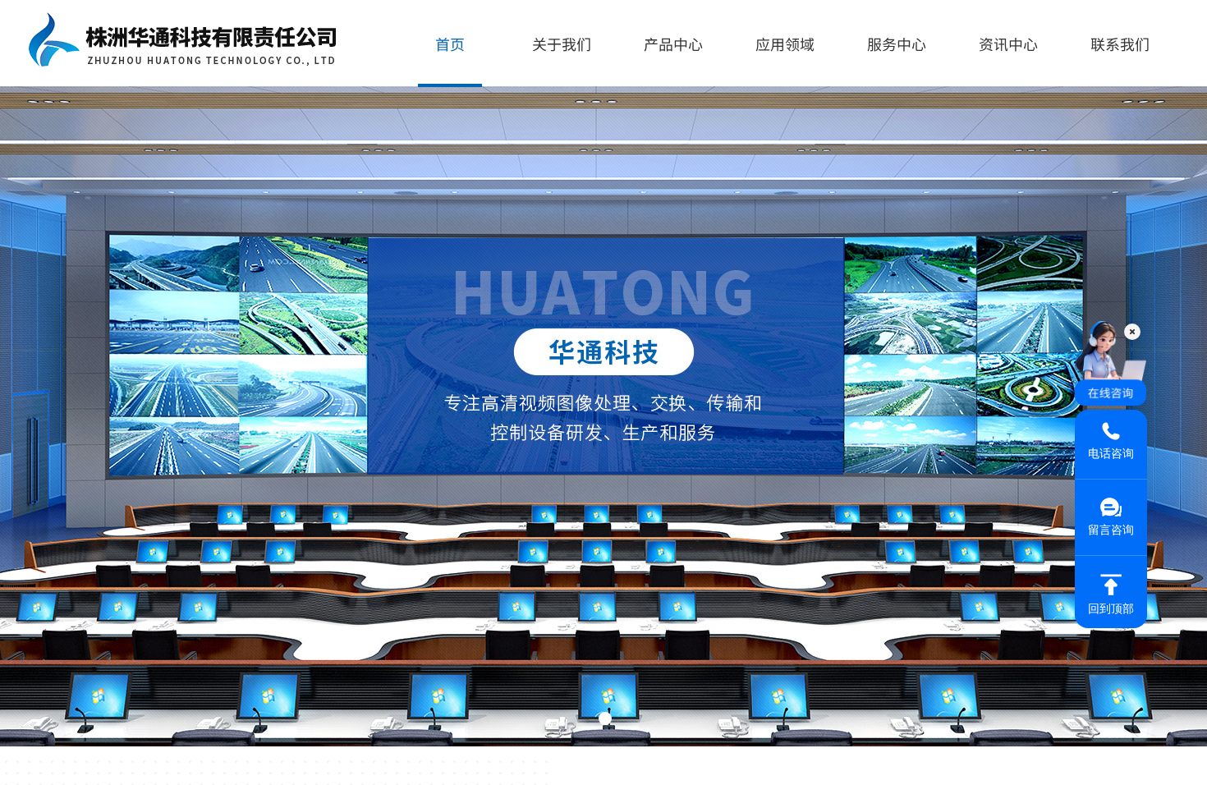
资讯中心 (1008, 43)
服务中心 (896, 43)
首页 (450, 43)
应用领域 (785, 43)
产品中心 (673, 43)
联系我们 (1120, 43)
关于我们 (561, 43)
